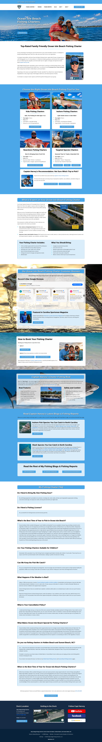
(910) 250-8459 (30, 2)
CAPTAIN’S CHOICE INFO (51, 184)
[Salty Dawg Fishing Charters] (19, 7)
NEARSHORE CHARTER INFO (35, 165)
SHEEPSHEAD (76, 165)
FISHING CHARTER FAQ (51, 695)
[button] (30, 7)
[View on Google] (20, 291)
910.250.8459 (23, 717)
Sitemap (41, 736)
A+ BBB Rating (45, 734)
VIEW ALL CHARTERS (64, 184)
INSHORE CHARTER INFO (67, 126)
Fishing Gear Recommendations (72, 471)
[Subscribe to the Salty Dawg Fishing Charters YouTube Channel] (77, 711)
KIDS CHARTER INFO (35, 126)
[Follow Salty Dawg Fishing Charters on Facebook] (77, 716)
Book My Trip (22, 33)
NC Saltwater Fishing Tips (50, 471)
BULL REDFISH (58, 165)
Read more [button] (21, 300)
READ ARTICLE (38, 322)
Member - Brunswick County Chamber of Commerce (61, 734)
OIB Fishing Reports (29, 471)
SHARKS (67, 165)
